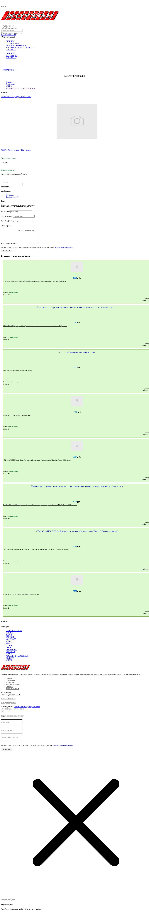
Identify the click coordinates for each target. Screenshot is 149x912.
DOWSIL (9, 645)
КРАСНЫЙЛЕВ (30, 709)
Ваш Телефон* (7, 216)
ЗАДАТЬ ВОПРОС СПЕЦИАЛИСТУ (21, 65)
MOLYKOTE (11, 639)
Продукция (10, 84)
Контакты (9, 687)
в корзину (5, 187)
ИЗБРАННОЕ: (10, 70)
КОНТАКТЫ (11, 50)
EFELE (8, 647)
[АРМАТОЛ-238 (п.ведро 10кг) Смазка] (77, 121)
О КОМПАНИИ (12, 43)
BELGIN (9, 635)
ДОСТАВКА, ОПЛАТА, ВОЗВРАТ (20, 47)
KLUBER (9, 633)
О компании (10, 680)
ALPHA (9, 86)
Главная (9, 82)
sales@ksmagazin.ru (9, 28)
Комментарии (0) (12, 197)
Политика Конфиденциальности (27, 707)
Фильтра (10, 658)
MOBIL (9, 643)
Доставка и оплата (13, 685)
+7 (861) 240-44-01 (9, 26)
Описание (10, 195)
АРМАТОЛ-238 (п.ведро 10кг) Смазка (21, 88)
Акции (9, 660)
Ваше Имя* (5, 211)
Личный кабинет (12, 689)
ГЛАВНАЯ (10, 41)
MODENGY (10, 652)
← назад (4, 92)
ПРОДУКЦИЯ (11, 56)
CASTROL (10, 637)
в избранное (6, 191)
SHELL (9, 641)
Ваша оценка (6, 226)
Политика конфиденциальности (64, 247)
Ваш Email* (5, 221)
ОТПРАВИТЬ (6, 251)
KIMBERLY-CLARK (14, 631)
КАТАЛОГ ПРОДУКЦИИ (16, 45)
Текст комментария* (9, 243)
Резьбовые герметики (17, 656)
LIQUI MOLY (11, 650)
